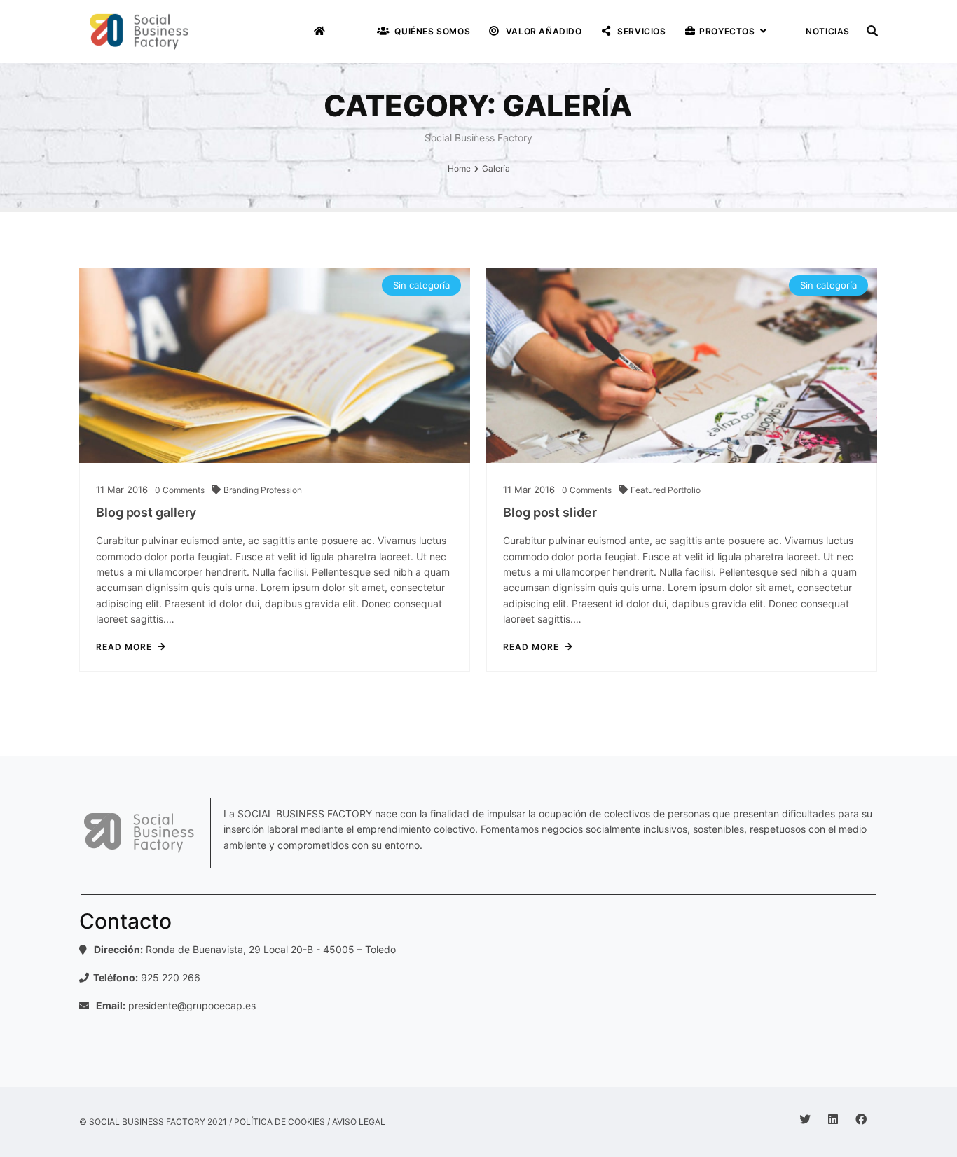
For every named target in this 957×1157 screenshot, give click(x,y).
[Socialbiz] (139, 31)
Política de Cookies (279, 1121)
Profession (281, 490)
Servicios (640, 31)
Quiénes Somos (431, 31)
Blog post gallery (146, 512)
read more (124, 647)
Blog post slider (549, 512)
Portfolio (684, 490)
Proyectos (726, 31)
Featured (649, 490)
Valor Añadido (542, 31)
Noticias (827, 31)
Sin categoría (421, 285)
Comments (180, 490)
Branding (242, 490)
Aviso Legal (358, 1121)
